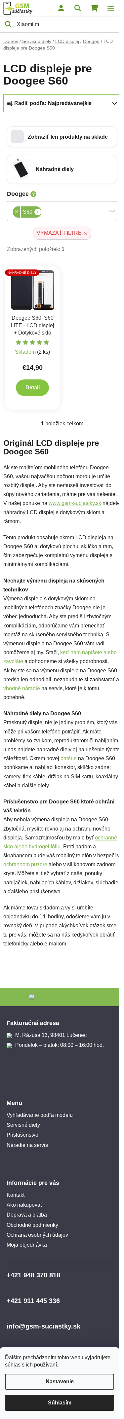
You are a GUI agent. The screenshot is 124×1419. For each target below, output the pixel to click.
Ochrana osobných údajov (37, 1235)
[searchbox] (43, 213)
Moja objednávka (27, 1245)
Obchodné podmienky (32, 1225)
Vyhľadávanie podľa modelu (40, 1115)
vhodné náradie (21, 688)
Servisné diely (23, 1125)
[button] (62, 136)
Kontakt (15, 1195)
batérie (69, 758)
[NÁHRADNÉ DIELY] (32, 290)
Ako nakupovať (24, 1205)
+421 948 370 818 (33, 1275)
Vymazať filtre (59, 233)
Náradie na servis (27, 1145)
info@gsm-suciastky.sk (43, 1326)
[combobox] (62, 211)
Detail (32, 387)
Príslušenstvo (22, 1135)
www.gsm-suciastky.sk (75, 503)
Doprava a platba (27, 1215)
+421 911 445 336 (33, 1300)
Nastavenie (60, 1381)
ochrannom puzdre (25, 864)
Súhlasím (59, 1402)
